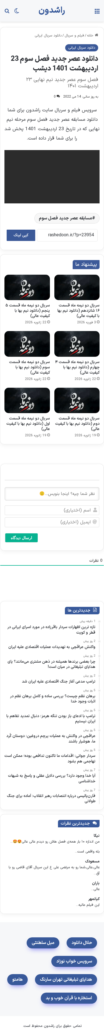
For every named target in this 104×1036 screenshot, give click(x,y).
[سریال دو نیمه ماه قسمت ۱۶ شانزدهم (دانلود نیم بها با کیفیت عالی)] (77, 287)
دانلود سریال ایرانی (48, 35)
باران (96, 883)
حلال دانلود (82, 943)
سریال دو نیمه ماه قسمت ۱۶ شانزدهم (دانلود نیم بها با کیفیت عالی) (78, 311)
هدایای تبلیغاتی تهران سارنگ (66, 979)
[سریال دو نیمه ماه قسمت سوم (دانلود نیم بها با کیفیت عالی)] (27, 343)
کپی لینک (21, 235)
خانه (91, 35)
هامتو (17, 979)
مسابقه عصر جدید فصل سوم (65, 218)
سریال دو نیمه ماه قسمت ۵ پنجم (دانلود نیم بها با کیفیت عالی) (28, 311)
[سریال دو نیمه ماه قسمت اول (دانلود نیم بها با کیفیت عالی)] (27, 400)
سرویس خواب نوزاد (74, 961)
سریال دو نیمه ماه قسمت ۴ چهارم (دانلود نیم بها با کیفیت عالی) (77, 367)
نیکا (97, 836)
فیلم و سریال (74, 35)
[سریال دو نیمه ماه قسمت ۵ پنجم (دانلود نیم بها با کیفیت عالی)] (27, 287)
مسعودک (92, 861)
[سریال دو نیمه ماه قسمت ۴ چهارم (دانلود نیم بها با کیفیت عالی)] (77, 343)
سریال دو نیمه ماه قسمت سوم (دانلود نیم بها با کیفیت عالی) (29, 367)
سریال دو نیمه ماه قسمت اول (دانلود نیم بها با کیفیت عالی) (28, 424)
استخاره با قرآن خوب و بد (69, 998)
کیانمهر (94, 899)
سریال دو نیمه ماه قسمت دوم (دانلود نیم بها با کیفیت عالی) (77, 424)
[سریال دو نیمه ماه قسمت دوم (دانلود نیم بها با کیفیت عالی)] (77, 400)
